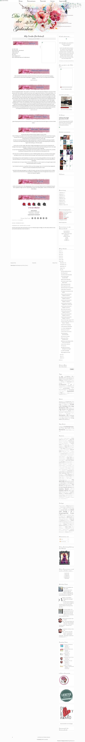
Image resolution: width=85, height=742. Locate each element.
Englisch (66, 404)
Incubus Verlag (66, 522)
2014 (60, 259)
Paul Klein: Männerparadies (66, 274)
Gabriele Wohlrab (62, 456)
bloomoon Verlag (64, 530)
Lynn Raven (61, 475)
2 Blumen (61, 194)
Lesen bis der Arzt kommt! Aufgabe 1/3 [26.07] (66, 317)
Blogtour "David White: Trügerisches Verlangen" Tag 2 (67, 599)
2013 (60, 261)
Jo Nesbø (70, 464)
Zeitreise (66, 419)
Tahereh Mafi (70, 496)
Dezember (62, 262)
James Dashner (69, 461)
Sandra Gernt (63, 491)
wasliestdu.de (67, 577)
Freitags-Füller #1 (67, 653)
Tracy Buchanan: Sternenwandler (64, 334)
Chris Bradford (66, 449)
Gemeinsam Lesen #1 (65, 329)
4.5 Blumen (61, 201)
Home (21, 1)
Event (73, 380)
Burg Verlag (62, 507)
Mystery (70, 410)
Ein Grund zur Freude (65, 336)
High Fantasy (62, 409)
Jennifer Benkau (69, 462)
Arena (67, 505)
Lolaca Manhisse (68, 474)
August (61, 268)
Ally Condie (71, 442)
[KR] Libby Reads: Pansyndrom (67, 287)
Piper (71, 524)
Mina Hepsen (69, 478)
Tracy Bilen (68, 497)
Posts (61, 539)
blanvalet (72, 529)
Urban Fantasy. (69, 429)
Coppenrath (65, 508)
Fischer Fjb (72, 518)
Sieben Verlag (68, 526)
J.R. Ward (63, 461)
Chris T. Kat (67, 451)
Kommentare (63, 541)
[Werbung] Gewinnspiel (65, 284)
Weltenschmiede (66, 529)
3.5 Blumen (61, 198)
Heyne (72, 520)
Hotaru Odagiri (61, 460)
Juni (61, 354)
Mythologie (61, 412)
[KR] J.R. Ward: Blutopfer (65, 279)
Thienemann (61, 528)
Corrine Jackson (71, 453)
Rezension (70, 391)
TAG (68, 393)
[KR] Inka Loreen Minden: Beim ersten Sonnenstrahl (67, 341)
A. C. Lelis (61, 438)
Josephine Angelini (62, 465)
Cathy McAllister (70, 448)
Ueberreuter (67, 528)
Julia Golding (65, 466)
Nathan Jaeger (62, 480)
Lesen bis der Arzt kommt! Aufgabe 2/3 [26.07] (66, 314)
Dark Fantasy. (61, 428)
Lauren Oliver (62, 472)
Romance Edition (70, 525)
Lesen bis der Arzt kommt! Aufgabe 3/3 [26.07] (66, 311)
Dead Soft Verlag (66, 510)
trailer (65, 394)
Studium (51, 75)
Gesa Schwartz (69, 456)
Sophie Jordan (65, 492)
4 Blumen (61, 200)
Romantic (62, 415)
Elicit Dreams (69, 517)
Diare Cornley (70, 455)
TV (71, 393)
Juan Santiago (69, 465)
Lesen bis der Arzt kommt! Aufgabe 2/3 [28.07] (66, 298)
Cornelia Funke (64, 453)
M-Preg (72, 428)
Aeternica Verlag (62, 505)
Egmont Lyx (69, 516)
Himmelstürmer (65, 521)
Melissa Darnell (62, 478)
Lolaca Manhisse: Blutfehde (66, 326)
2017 (60, 254)
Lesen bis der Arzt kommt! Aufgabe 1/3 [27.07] (66, 307)
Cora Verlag (71, 508)
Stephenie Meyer (62, 494)
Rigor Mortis (68, 485)
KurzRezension (63, 384)
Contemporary (68, 401)
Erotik (72, 404)
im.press (67, 532)
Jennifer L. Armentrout (63, 464)
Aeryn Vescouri (67, 438)
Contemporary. (69, 427)
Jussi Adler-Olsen (71, 466)
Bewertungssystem (63, 222)
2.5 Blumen (61, 195)
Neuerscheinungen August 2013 (67, 320)
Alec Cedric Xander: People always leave (66, 282)
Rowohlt (60, 526)
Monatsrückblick (67, 388)
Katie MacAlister (65, 469)
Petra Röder (63, 483)
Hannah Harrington (62, 459)
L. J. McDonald (63, 470)
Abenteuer (61, 401)
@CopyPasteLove (70, 740)
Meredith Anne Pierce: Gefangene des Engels (66, 348)
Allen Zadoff (66, 442)
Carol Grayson (71, 447)
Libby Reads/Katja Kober (64, 473)
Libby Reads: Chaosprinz (66, 289)
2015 (60, 257)
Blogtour (61, 379)
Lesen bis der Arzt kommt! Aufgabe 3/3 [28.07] (66, 294)
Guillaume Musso (62, 457)
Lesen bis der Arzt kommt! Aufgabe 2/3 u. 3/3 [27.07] (66, 304)
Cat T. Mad (63, 448)
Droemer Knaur (71, 515)
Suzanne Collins (62, 496)
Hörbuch (61, 383)
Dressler (64, 515)
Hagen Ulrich (69, 457)
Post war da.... (64, 345)
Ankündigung (69, 378)
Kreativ (69, 383)
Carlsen (68, 507)
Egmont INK (63, 516)
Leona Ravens (69, 472)
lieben (38, 94)
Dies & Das (67, 380)
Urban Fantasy (65, 418)
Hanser (68, 520)
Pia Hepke (70, 483)
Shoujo (67, 416)
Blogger (45, 739)
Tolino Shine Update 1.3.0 (67, 609)
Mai (61, 356)
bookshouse (71, 530)
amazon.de (67, 574)
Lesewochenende (67, 387)
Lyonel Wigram (69, 475)
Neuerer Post (13, 262)
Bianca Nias (67, 446)
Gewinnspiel (69, 381)
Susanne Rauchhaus (69, 494)
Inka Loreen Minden (70, 460)
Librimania (67, 578)
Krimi (64, 410)
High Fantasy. (68, 428)
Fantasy (65, 406)
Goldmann (63, 520)
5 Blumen (61, 203)
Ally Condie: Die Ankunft (66, 309)
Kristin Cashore (71, 469)
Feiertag (63, 381)
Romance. (62, 430)
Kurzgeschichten (62, 385)
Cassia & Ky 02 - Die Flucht (34, 213)
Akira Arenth (66, 439)
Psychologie (68, 413)
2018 (60, 252)
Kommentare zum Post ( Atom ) (21, 265)
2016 (60, 256)
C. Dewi (65, 447)
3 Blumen (61, 197)
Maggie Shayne (61, 477)
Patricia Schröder (70, 481)
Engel (60, 404)
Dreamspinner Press (66, 513)
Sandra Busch (64, 489)
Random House (62, 525)
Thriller (72, 416)
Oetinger (65, 524)
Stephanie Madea (68, 493)
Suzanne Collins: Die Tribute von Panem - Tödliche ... (67, 322)
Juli (60, 269)
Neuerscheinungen (62, 389)
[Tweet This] (35, 219)
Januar (61, 357)
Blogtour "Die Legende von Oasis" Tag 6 (67, 588)
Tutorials (43, 1)
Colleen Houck (65, 452)
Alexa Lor (60, 442)
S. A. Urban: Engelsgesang (66, 328)
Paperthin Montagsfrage (66, 324)
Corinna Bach (72, 452)
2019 (60, 251)
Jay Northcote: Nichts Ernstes (69, 657)
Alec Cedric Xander (64, 440)
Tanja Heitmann (61, 497)
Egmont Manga (62, 517)
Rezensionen (31, 1)
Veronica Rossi (63, 498)
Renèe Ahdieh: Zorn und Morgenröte (68, 661)
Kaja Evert (62, 468)
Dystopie (70, 403)
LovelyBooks (66, 575)
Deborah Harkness (63, 455)
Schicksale (72, 415)
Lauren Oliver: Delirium (65, 344)
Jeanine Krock (62, 462)
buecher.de (67, 573)
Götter (70, 407)
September (62, 266)
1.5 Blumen (61, 192)
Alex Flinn (70, 440)
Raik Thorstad (62, 484)
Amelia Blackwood (65, 443)
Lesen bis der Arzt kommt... (66, 331)
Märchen (67, 412)
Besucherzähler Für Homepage (66, 723)
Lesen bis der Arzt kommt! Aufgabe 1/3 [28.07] (66, 301)
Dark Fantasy (62, 403)
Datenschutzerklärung (44, 737)
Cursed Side (64, 510)
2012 (60, 360)
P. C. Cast (68, 480)
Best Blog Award (64, 273)
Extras (53, 1)
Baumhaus (72, 505)
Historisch (71, 409)
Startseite (34, 262)
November (62, 264)
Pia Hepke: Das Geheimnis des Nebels (68, 645)
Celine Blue (61, 449)
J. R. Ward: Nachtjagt (65, 350)
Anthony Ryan (67, 444)
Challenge (61, 380)
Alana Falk (72, 439)
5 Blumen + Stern (62, 204)
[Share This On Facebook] (32, 219)
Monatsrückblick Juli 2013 (66, 271)
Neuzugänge (71, 389)
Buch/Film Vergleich (68, 379)
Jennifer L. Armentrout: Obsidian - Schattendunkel (69, 666)
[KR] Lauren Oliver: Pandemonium (64, 338)
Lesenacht (69, 385)
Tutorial (60, 394)
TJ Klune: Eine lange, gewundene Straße (64, 118)
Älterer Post (55, 262)
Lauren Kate (69, 470)
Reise (63, 391)
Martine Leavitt (69, 477)
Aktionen (61, 378)
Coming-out (61, 426)
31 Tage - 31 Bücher (65, 376)
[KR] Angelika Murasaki (65, 352)
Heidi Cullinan (69, 459)
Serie (64, 393)
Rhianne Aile (68, 484)
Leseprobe (61, 387)
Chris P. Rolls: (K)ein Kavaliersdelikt (65, 277)
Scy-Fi (62, 416)
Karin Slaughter (68, 468)
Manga (72, 387)
